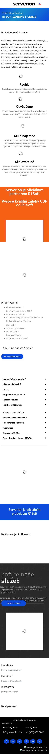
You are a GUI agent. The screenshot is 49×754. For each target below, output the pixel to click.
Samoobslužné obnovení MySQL (18, 438)
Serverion (32, 720)
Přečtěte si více (13, 603)
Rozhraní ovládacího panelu (15, 417)
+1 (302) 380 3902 (35, 732)
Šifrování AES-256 (11, 433)
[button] (24, 379)
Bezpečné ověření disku (14, 394)
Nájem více (8, 428)
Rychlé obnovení (10, 399)
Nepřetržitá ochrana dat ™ (14, 379)
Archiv (6, 389)
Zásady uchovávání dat (13, 412)
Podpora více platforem (13, 423)
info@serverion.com (13, 732)
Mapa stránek (7, 723)
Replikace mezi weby (12, 405)
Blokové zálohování (12, 384)
